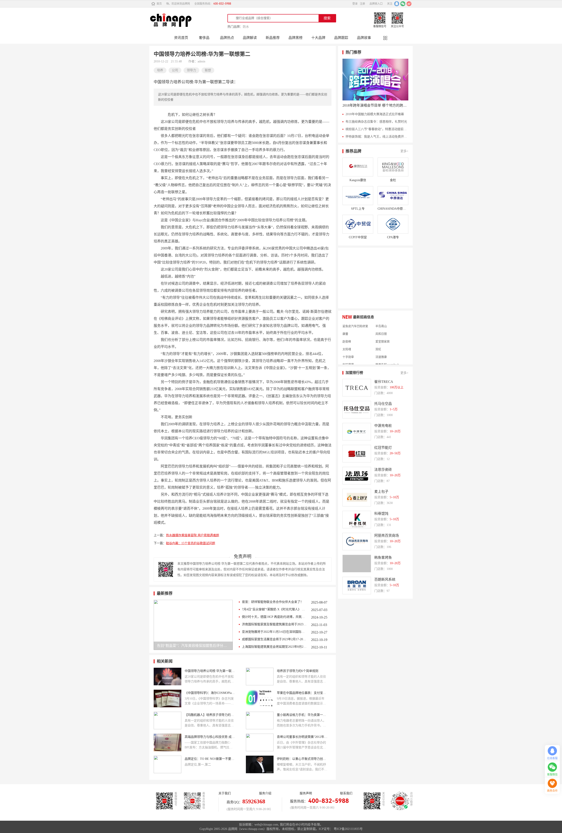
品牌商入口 (376, 3)
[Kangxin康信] (357, 167)
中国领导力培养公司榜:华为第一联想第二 (210, 671)
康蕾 (345, 326)
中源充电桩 (383, 425)
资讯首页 (181, 38)
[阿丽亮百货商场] (356, 541)
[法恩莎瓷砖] (356, 475)
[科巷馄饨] (356, 519)
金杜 (393, 180)
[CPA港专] (393, 224)
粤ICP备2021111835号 (348, 829)
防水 (246, 26)
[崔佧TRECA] (356, 387)
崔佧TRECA (383, 382)
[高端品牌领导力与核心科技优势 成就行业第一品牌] (167, 742)
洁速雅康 (381, 349)
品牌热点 (227, 38)
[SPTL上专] (357, 195)
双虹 (378, 342)
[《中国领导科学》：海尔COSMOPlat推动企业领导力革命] (167, 698)
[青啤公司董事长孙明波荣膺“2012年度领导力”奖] (260, 742)
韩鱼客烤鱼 (383, 557)
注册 (362, 3)
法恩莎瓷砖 (383, 469)
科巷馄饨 (381, 513)
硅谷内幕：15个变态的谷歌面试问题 (190, 543)
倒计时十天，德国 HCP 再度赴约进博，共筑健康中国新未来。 (274, 616)
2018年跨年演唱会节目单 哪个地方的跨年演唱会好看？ (375, 105)
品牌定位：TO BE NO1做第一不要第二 (210, 758)
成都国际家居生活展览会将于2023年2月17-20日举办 (274, 639)
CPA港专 (393, 237)
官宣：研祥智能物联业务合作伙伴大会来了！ (272, 602)
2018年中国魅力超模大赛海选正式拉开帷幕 (375, 114)
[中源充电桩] (356, 431)
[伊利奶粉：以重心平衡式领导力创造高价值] (260, 764)
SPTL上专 (358, 208)
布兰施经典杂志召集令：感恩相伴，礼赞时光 (376, 121)
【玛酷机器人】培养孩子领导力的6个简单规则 (210, 715)
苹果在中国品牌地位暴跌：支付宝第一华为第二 (302, 693)
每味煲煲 (348, 357)
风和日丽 (381, 326)
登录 (355, 3)
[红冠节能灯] (356, 453)
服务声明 (306, 793)
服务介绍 (265, 793)
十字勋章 (348, 349)
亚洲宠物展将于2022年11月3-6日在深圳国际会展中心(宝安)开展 (274, 631)
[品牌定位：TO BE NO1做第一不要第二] (167, 764)
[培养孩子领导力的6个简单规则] (260, 676)
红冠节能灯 (383, 447)
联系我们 (346, 793)
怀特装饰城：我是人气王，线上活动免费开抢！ (377, 136)
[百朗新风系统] (356, 585)
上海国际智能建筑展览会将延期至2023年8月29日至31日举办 (274, 646)
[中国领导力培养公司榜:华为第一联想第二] (167, 676)
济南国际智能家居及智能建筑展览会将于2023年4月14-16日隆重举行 (274, 624)
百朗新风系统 (384, 579)
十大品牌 (318, 38)
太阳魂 (346, 342)
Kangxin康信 (357, 180)
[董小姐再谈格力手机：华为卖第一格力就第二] (260, 720)
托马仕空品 (383, 404)
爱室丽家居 (382, 334)
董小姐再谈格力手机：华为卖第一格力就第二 (302, 715)
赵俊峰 (346, 334)
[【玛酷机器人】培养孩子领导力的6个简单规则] (167, 720)
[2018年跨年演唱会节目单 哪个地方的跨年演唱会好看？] (375, 79)
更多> (404, 151)
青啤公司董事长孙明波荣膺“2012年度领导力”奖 (302, 736)
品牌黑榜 (295, 38)
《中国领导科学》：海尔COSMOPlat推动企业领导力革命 (210, 693)
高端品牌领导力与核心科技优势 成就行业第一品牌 (210, 736)
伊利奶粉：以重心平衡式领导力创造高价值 (302, 758)
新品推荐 (273, 38)
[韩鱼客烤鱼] (356, 563)
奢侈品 (204, 38)
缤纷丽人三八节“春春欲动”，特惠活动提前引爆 (377, 129)
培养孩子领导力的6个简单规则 (297, 671)
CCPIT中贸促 (358, 237)
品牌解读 (250, 38)
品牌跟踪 (341, 38)
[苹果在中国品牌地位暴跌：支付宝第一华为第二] (260, 698)
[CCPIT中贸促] (357, 224)
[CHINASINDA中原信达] (393, 195)
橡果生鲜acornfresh (387, 357)
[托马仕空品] (356, 409)
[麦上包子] (356, 497)
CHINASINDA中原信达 (393, 208)
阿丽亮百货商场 (386, 535)
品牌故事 (364, 38)
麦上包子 (381, 491)
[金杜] (393, 167)
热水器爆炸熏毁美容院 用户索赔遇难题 (192, 535)
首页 (159, 3)
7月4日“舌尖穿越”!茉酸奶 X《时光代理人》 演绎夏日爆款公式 (274, 609)
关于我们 (224, 793)
